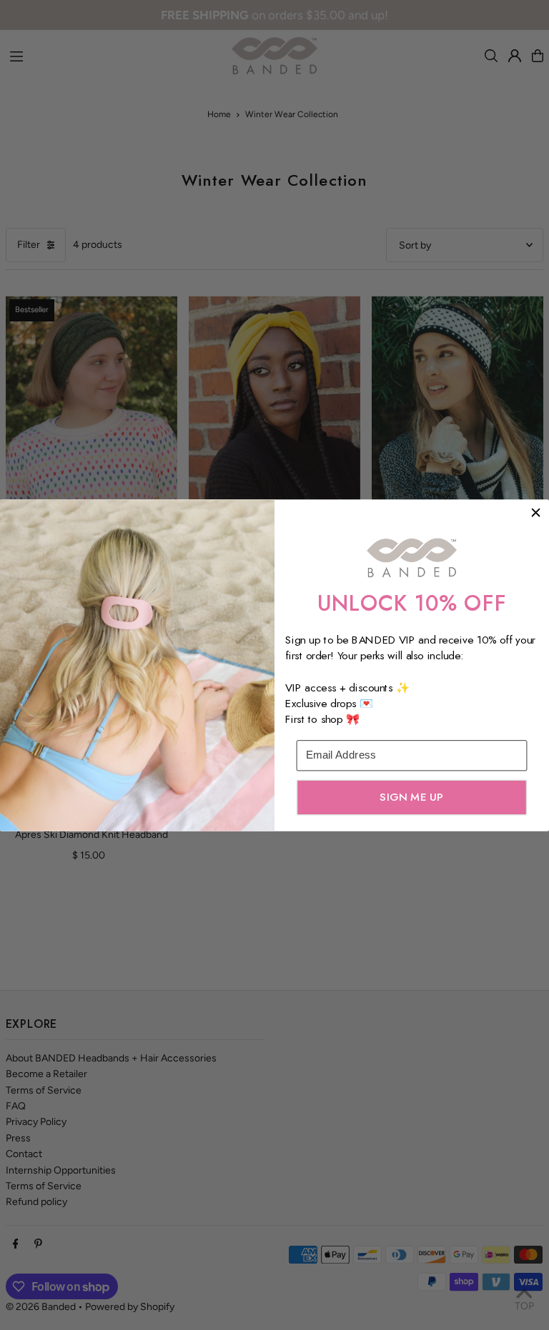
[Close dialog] (536, 512)
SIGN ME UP (411, 796)
